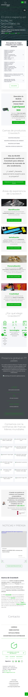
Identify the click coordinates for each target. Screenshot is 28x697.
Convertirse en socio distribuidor (14, 635)
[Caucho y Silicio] (13, 71)
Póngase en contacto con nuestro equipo (14, 183)
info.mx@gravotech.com (9, 672)
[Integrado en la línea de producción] (13, 75)
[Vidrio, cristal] (13, 57)
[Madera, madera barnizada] (13, 55)
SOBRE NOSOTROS (14, 630)
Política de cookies (14, 681)
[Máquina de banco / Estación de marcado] (13, 74)
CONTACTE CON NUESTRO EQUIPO (14, 413)
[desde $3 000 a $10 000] (13, 79)
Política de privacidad (14, 683)
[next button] (25, 334)
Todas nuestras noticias (14, 566)
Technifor (12, 656)
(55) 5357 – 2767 (7, 670)
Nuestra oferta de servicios (14, 146)
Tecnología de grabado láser (14, 686)
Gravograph (19, 656)
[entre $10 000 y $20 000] (13, 80)
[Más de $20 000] (13, 81)
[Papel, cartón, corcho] (13, 58)
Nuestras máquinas (14, 137)
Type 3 (6, 656)
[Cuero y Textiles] (13, 59)
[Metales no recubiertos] (13, 50)
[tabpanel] (14, 137)
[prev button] (2, 334)
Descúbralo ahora (18, 122)
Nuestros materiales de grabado (14, 140)
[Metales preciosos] (13, 52)
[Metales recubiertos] (13, 51)
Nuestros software (14, 143)
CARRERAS (14, 627)
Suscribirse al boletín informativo (13, 653)
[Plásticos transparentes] (13, 54)
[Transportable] (13, 76)
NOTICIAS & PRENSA (14, 632)
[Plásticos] (13, 53)
